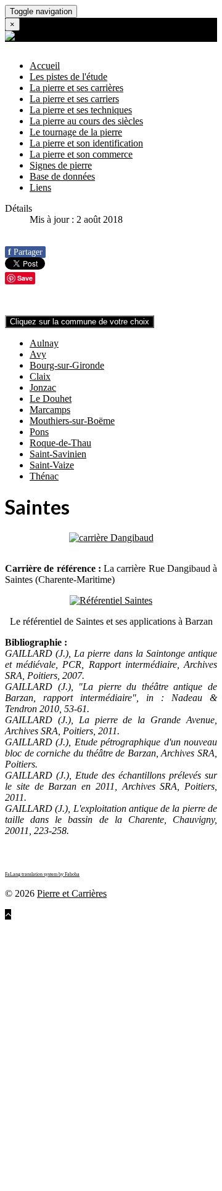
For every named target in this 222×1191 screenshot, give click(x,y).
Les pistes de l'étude (68, 76)
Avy (38, 354)
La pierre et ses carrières (76, 87)
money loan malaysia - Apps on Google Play (112, 1058)
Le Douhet (51, 398)
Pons (39, 432)
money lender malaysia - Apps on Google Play (109, 1130)
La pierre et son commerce (81, 154)
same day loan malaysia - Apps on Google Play (97, 1069)
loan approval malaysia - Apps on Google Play (95, 964)
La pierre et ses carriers (74, 99)
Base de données (62, 176)
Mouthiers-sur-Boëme (72, 420)
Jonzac (43, 387)
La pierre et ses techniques (81, 110)
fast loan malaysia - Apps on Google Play (95, 1019)
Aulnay (44, 343)
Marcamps (50, 409)
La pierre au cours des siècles (86, 121)
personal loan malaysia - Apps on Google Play (108, 1152)
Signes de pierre (61, 165)
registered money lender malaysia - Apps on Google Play (102, 1141)
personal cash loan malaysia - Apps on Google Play (105, 1174)
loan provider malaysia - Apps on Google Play (95, 942)
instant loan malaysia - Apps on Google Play (104, 1008)
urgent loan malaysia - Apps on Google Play (110, 1075)
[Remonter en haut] (8, 914)
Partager (25, 252)
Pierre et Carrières (72, 893)
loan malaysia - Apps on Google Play (77, 925)
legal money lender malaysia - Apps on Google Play (106, 1119)
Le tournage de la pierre (76, 132)
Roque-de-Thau (60, 443)
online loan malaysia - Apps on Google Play (90, 1003)
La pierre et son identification (86, 143)
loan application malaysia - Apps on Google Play (100, 953)
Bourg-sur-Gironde (67, 365)
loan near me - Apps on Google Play (127, 992)
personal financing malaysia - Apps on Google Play (105, 1163)
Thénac (44, 476)
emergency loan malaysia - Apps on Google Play (109, 1086)
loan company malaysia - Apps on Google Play (106, 931)
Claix (40, 376)
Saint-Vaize (52, 465)
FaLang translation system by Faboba (42, 874)
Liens (40, 187)
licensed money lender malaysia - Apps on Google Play (99, 1097)
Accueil (45, 65)
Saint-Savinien (58, 454)
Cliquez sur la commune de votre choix (79, 321)
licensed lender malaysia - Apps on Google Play (98, 1108)
